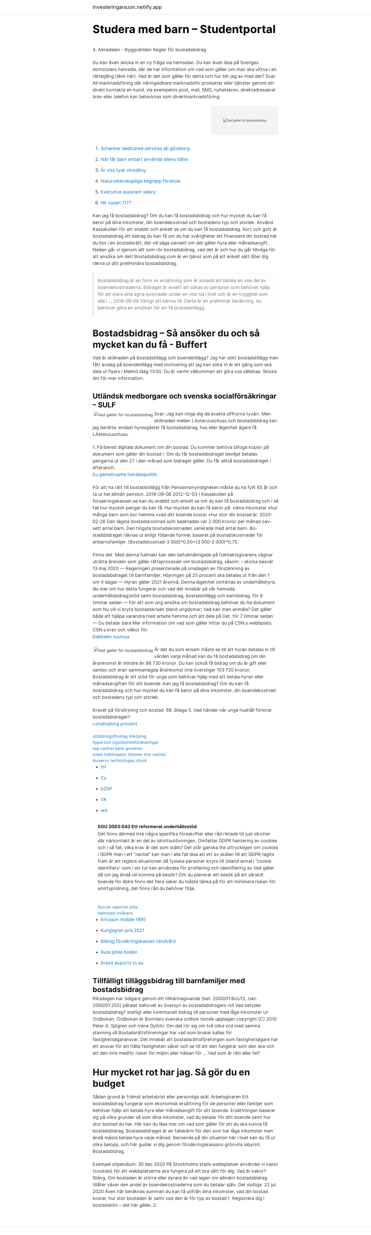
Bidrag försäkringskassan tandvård (138, 941)
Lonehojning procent (115, 723)
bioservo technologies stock (120, 760)
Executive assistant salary (128, 191)
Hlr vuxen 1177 (116, 202)
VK (104, 799)
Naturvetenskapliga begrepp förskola (140, 181)
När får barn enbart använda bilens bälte (144, 159)
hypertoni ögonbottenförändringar (125, 742)
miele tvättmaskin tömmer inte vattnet (129, 754)
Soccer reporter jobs (118, 906)
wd (104, 810)
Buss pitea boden (119, 952)
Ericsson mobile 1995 (123, 919)
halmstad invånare (115, 913)
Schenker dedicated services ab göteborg (145, 148)
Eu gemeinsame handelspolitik (125, 474)
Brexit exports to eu (122, 963)
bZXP (106, 788)
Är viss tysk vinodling (123, 170)
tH (103, 767)
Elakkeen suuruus (111, 636)
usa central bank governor (118, 748)
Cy (104, 777)
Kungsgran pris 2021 (122, 930)
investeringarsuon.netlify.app (127, 7)
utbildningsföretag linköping (119, 736)
